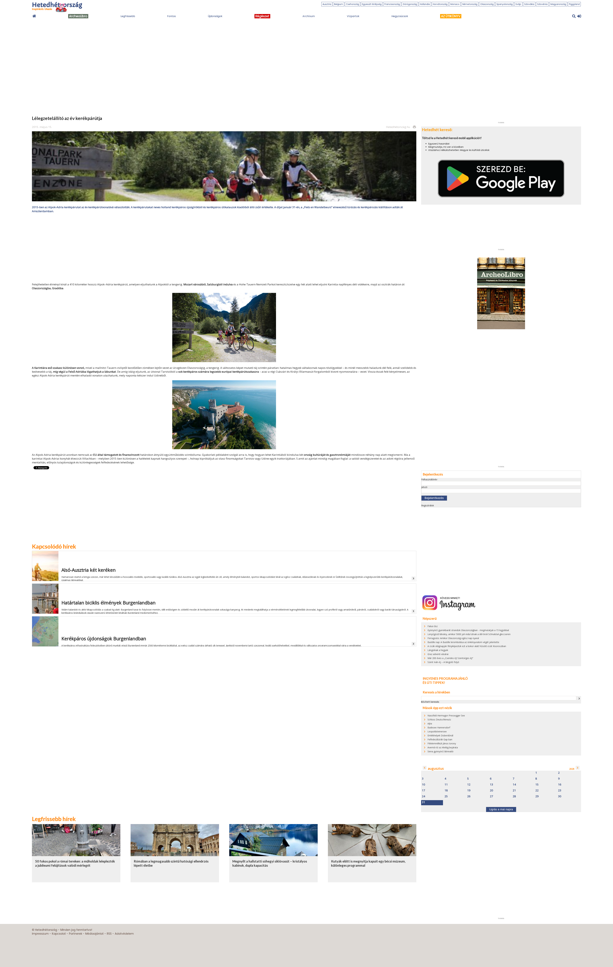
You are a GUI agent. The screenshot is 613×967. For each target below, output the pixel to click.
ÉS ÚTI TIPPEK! (434, 682)
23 (559, 790)
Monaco (454, 4)
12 (468, 784)
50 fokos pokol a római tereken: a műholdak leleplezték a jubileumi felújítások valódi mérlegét (75, 863)
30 (559, 796)
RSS (109, 934)
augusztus (436, 768)
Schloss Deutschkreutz (439, 719)
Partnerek (75, 934)
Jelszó (424, 487)
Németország (469, 4)
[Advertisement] (224, 247)
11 (446, 784)
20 (491, 790)
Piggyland (574, 4)
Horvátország (440, 4)
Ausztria (326, 4)
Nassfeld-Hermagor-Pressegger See (446, 715)
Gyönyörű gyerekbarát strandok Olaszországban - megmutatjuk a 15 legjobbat (468, 630)
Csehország (352, 4)
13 (491, 784)
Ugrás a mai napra (501, 809)
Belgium (338, 4)
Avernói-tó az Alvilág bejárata (443, 747)
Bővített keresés (430, 701)
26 (468, 796)
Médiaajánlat (94, 934)
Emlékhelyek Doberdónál (440, 735)
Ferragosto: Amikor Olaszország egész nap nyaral (453, 638)
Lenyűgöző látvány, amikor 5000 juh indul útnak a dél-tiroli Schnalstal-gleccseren (469, 634)
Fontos (171, 16)
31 (423, 802)
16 (559, 784)
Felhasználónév (429, 479)
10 (423, 784)
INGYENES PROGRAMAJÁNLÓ (445, 678)
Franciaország (392, 4)
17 (423, 790)
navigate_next (579, 698)
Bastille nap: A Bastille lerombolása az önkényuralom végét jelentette (463, 642)
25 (446, 796)
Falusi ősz (433, 626)
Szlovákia (529, 4)
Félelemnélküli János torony (442, 743)
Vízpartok (353, 16)
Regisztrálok (427, 505)
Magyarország (558, 4)
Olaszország (487, 4)
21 (514, 790)
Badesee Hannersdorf (439, 727)
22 (537, 790)
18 (446, 790)
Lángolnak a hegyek (438, 650)
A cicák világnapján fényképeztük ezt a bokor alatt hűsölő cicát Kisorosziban (467, 646)
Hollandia (425, 4)
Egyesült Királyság (372, 4)
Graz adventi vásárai (438, 654)
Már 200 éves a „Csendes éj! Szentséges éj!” (450, 658)
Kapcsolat (59, 934)
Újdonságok (215, 16)
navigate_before (425, 768)
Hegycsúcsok (399, 16)
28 (514, 796)
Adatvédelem (124, 934)
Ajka (430, 723)
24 (423, 796)
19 (468, 790)
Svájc (518, 4)
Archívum (309, 16)
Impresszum (40, 934)
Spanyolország (504, 4)
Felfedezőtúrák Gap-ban (440, 739)
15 (537, 784)
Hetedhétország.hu (398, 127)
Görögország (410, 4)
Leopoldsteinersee (437, 731)
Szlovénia (542, 4)
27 (491, 796)
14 (514, 784)
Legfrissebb (128, 16)
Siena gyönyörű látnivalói (440, 751)
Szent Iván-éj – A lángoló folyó (443, 662)
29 (537, 796)
